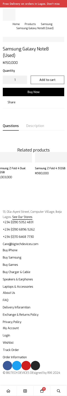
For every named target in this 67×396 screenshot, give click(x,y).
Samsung (46, 24)
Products (30, 24)
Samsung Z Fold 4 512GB (50, 168)
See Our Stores (22, 217)
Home (16, 24)
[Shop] (25, 391)
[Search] (58, 391)
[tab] (11, 126)
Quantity (9, 71)
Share (11, 102)
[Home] (8, 391)
